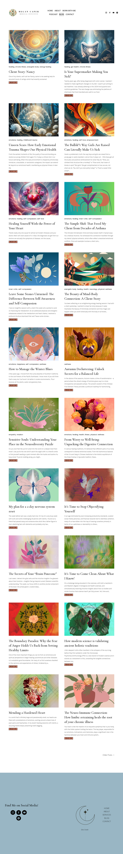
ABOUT (107, 811)
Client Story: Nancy (22, 72)
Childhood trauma (30, 140)
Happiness (21, 364)
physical (101, 289)
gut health (75, 67)
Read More (13, 82)
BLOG (106, 818)
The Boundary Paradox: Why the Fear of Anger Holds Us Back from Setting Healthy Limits (33, 645)
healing (11, 67)
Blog (61, 14)
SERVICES (107, 815)
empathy (12, 435)
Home (50, 11)
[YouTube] (113, 13)
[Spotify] (117, 13)
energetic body (33, 67)
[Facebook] (110, 13)
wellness (108, 289)
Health (86, 289)
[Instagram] (106, 13)
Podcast (53, 14)
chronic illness (20, 67)
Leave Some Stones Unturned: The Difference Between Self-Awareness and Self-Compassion (32, 298)
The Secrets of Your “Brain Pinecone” (33, 574)
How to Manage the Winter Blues (31, 369)
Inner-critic (83, 219)
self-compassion (29, 219)
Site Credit (84, 830)
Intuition (20, 435)
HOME (106, 808)
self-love (82, 140)
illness (87, 435)
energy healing (45, 67)
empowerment (92, 140)
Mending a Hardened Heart (27, 713)
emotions (12, 140)
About (58, 11)
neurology (93, 289)
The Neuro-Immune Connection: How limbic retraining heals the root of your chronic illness (88, 717)
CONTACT (107, 821)
